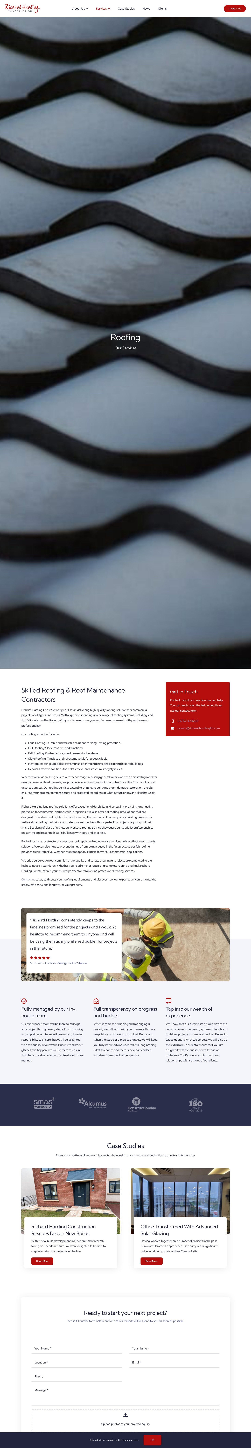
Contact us (28, 879)
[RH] (22, 5)
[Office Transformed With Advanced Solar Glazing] (180, 1171)
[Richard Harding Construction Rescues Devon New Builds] (70, 1171)
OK (152, 1440)
